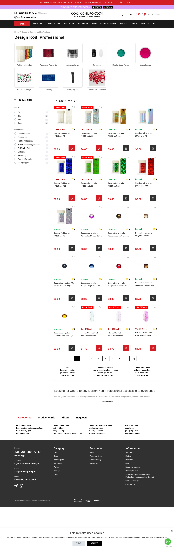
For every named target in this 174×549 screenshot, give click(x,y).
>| (134, 358)
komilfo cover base (61, 425)
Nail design (22, 155)
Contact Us (130, 484)
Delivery (128, 456)
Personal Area (96, 456)
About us (129, 452)
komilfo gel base (23, 425)
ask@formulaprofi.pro (27, 17)
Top (55, 452)
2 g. (19, 116)
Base (56, 456)
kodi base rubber (142, 373)
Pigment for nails (25, 159)
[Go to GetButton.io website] (168, 546)
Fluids (56, 467)
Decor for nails (24, 133)
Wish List (94, 463)
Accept (94, 543)
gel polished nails (67, 373)
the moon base (131, 425)
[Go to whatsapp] (168, 541)
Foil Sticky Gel (24, 148)
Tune (78, 543)
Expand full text (107, 402)
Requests (81, 417)
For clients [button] (96, 448)
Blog (92, 452)
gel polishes (142, 375)
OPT (127, 463)
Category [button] (59, 448)
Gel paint (21, 152)
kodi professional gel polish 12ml (67, 433)
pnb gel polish (131, 431)
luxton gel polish (67, 370)
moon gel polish (105, 373)
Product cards (46, 417)
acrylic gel (129, 428)
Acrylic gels (59, 460)
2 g (19, 112)
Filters (65, 417)
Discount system (132, 467)
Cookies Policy (131, 481)
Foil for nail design (25, 141)
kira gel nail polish (105, 375)
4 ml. (20, 123)
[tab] (70, 448)
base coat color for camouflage (29, 428)
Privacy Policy (131, 471)
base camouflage (105, 367)
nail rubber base (143, 367)
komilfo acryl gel (23, 431)
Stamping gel (23, 163)
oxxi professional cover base (105, 370)
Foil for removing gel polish (29, 144)
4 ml (19, 119)
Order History (95, 460)
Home (16, 32)
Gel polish (58, 463)
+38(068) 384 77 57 (27, 13)
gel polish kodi (22, 433)
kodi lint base (58, 428)
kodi (68, 367)
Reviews (129, 460)
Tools (56, 474)
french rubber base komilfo (100, 425)
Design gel (22, 137)
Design (24, 32)
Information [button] (132, 448)
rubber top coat (67, 375)
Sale (22, 24)
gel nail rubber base (142, 370)
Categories (24, 417)
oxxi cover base (96, 428)
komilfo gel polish (97, 433)
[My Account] (131, 14)
